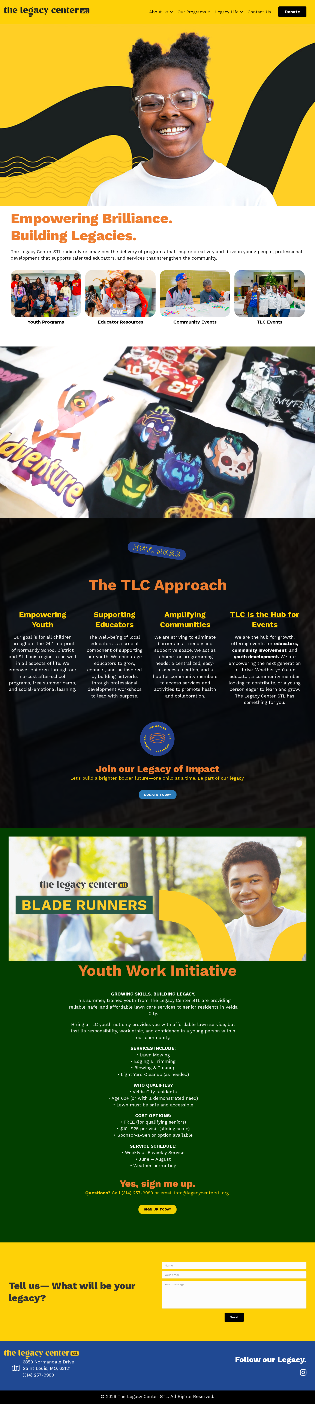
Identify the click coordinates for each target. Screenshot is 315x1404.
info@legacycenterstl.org (201, 1192)
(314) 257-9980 (137, 1192)
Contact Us (259, 11)
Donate (292, 11)
